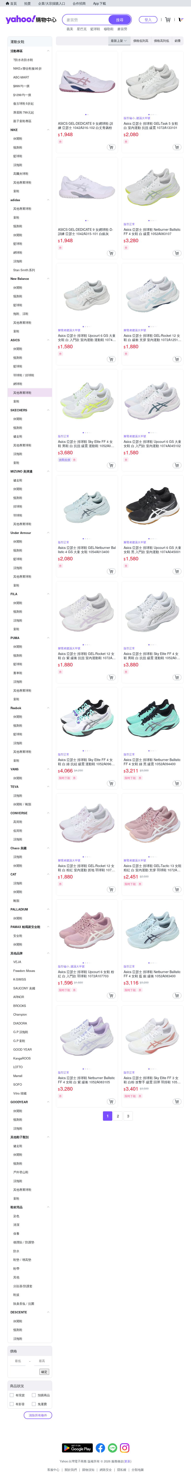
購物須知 (88, 1469)
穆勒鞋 (109, 28)
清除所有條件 (38, 1415)
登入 (148, 19)
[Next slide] (115, 82)
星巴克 (82, 28)
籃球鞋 (95, 28)
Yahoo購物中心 (31, 19)
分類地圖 (138, 1469)
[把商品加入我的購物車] (111, 147)
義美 (70, 28)
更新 (127, 1461)
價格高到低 (161, 40)
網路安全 (106, 1469)
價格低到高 (140, 40)
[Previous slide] (59, 82)
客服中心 (53, 1469)
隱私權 (121, 1469)
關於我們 (71, 1469)
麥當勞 (122, 28)
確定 (44, 1371)
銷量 (178, 40)
